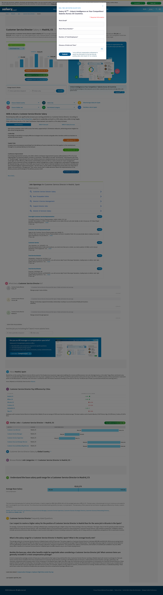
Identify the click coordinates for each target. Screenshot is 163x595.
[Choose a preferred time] (81, 49)
